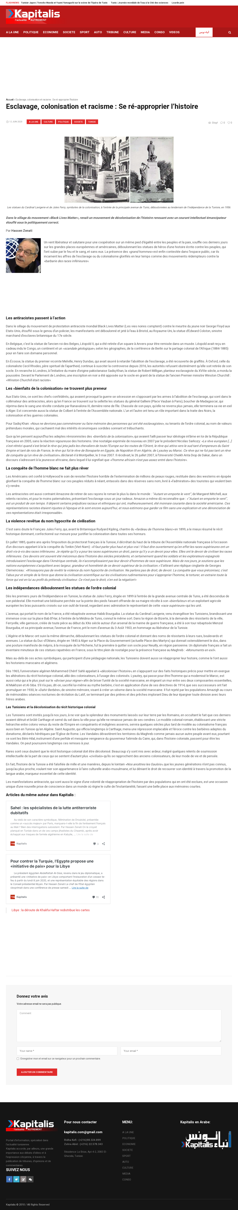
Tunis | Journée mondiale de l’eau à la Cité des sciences (121, 2)
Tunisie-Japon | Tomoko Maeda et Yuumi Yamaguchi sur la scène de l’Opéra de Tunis (46, 2)
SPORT (126, 1156)
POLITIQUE (63, 121)
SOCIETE (78, 121)
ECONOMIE (129, 1144)
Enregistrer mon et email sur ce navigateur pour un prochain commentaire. (61, 1059)
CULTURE (48, 121)
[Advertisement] (110, 298)
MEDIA (126, 1174)
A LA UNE (33, 121)
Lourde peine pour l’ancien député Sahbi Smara (177, 2)
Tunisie (92, 121)
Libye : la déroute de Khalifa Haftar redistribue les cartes (51, 910)
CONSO (126, 1179)
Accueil (9, 100)
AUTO (125, 1162)
